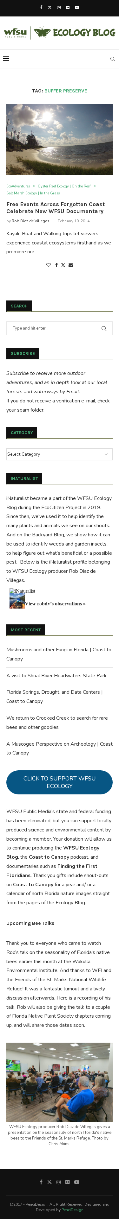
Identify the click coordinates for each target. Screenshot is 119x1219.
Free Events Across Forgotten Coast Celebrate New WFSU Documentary (55, 208)
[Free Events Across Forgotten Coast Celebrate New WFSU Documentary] (59, 139)
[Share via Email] (71, 265)
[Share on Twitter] (63, 265)
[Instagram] (59, 7)
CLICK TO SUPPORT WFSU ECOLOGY (59, 782)
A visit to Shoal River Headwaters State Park (56, 675)
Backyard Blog (48, 534)
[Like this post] (48, 265)
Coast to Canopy (49, 857)
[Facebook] (41, 7)
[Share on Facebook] (56, 265)
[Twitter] (50, 7)
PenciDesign (72, 1209)
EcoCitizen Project (61, 507)
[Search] (112, 59)
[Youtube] (77, 7)
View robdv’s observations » (55, 603)
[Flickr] (67, 7)
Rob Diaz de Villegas (31, 221)
